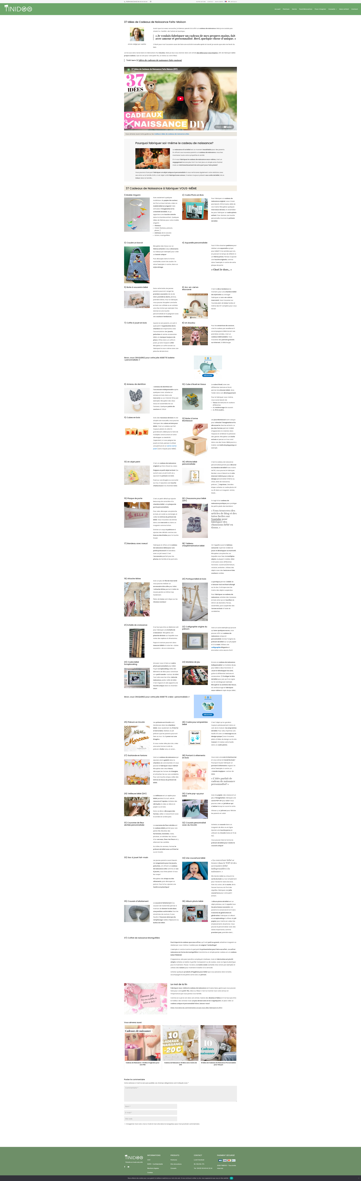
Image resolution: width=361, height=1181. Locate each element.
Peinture (286, 9)
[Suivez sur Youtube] (128, 1166)
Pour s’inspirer (320, 9)
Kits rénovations (176, 1164)
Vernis (294, 9)
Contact (210, 2)
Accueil (277, 9)
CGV (148, 1160)
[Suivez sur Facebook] (124, 1166)
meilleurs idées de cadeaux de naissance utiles (171, 134)
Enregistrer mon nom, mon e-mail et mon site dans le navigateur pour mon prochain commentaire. (163, 1124)
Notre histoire (201, 2)
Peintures (174, 1160)
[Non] (359, 1178)
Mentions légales (153, 1168)
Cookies (150, 1172)
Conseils (331, 9)
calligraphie (216, 647)
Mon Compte (219, 2)
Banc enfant (344, 9)
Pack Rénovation (305, 9)
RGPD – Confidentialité (155, 1164)
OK (231, 1178)
